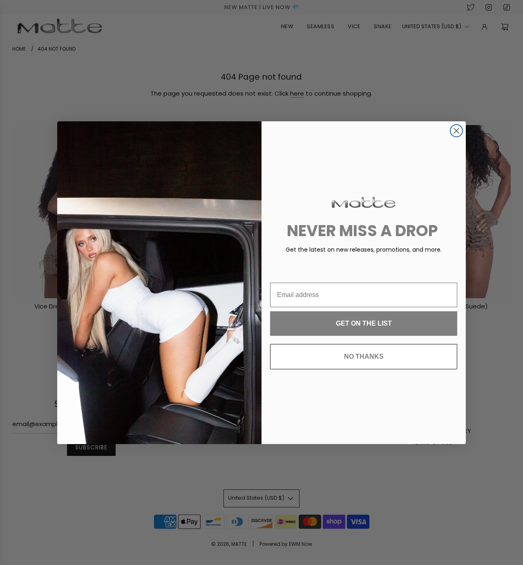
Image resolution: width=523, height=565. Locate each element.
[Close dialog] (456, 131)
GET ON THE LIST (364, 323)
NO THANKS (364, 356)
